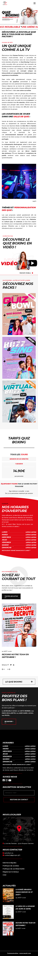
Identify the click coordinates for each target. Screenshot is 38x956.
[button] (3, 669)
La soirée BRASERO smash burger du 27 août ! (24, 892)
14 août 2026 (20, 928)
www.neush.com (25, 953)
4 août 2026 (6, 651)
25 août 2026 (21, 897)
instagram (17, 20)
